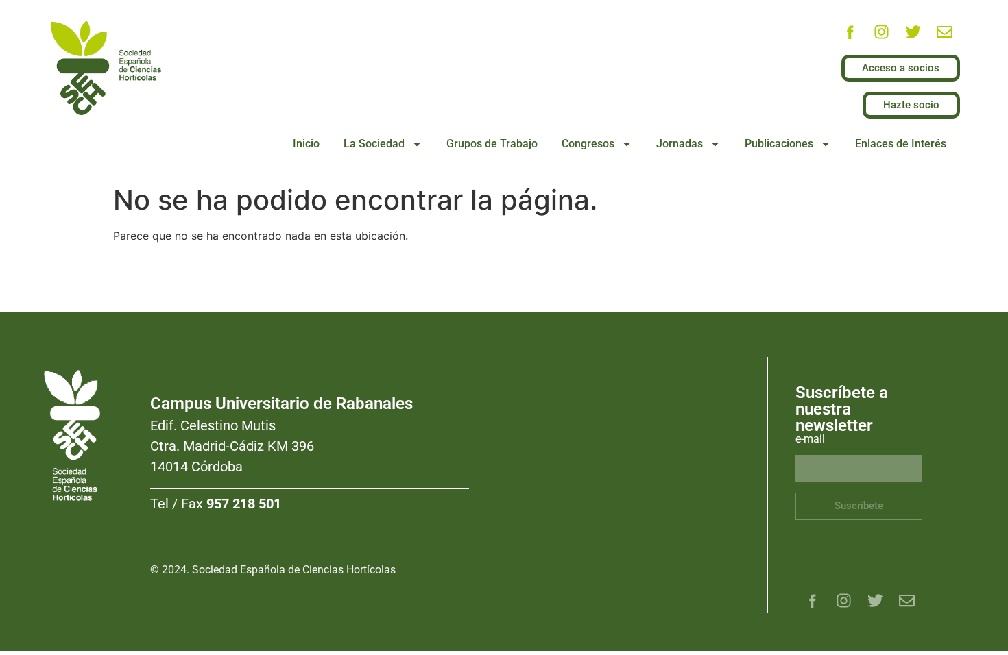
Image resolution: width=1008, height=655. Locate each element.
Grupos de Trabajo (492, 143)
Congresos (588, 143)
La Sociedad (374, 143)
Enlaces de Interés (900, 143)
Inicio (306, 143)
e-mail (810, 439)
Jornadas (679, 143)
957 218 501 (243, 503)
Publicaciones (779, 143)
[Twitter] (912, 32)
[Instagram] (881, 32)
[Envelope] (944, 32)
